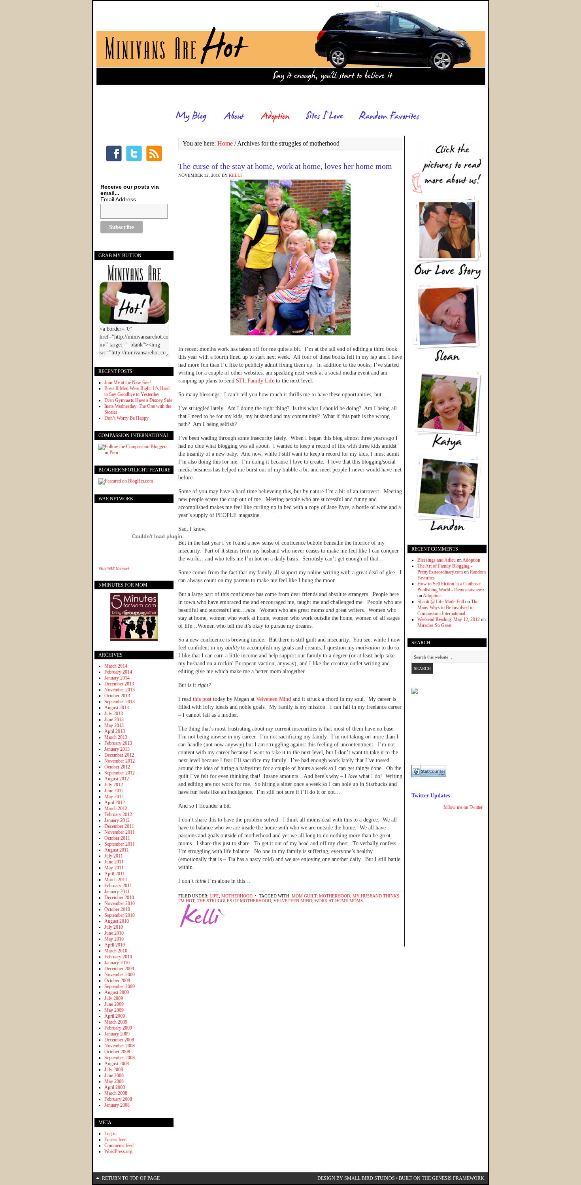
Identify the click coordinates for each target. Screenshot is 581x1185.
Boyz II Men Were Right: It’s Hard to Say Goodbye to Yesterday (137, 391)
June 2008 (114, 1075)
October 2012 (117, 767)
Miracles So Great (434, 625)
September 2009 (119, 986)
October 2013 (117, 696)
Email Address (118, 199)
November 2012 (119, 761)
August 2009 (116, 992)
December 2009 (119, 968)
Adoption (471, 560)
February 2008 (118, 1099)
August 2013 (116, 707)
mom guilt (304, 895)
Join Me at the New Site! (127, 382)
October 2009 (117, 980)
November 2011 (119, 832)
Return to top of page (131, 1178)
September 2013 (119, 701)
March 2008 (115, 1093)
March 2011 (115, 879)
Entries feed (115, 1139)
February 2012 (118, 814)
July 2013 (113, 713)
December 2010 (119, 897)
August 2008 (116, 1063)
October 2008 (117, 1051)
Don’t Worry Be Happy (126, 418)
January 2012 (117, 820)
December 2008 (119, 1040)
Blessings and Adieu (436, 560)
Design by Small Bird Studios (356, 1178)
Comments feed (119, 1145)
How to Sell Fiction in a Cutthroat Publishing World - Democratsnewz (450, 586)
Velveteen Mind (274, 699)
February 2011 (118, 885)
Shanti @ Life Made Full (440, 601)
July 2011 (113, 856)
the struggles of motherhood (234, 900)
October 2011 (117, 838)
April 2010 (114, 945)
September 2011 (119, 844)
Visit (113, 568)
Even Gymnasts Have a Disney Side (138, 400)
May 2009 (114, 1010)
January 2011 (117, 891)
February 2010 (118, 957)
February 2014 (118, 672)
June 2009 (114, 1004)
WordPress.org (118, 1151)
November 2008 (119, 1046)
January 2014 (117, 678)
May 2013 (114, 725)
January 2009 (117, 1034)
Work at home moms (339, 900)
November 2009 (119, 974)
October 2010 (117, 909)
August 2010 (116, 921)
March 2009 (115, 1022)
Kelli (235, 175)
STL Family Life (256, 381)
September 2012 (119, 773)
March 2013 (115, 737)
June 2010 (114, 933)
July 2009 (113, 998)
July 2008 (113, 1069)
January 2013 (117, 749)
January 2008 (117, 1105)
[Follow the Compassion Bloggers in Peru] (134, 452)
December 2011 (119, 826)
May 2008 (114, 1081)
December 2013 (119, 684)
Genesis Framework (458, 1178)
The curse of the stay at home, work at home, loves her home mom (285, 166)
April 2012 (114, 802)
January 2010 (117, 962)
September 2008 (119, 1057)
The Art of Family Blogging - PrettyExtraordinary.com (444, 569)
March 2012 (115, 808)
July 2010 (113, 927)
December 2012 (119, 755)
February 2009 (118, 1028)
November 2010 (119, 903)
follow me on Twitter (463, 807)
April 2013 (114, 731)
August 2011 (116, 850)
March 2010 (115, 951)
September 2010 (119, 915)
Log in (110, 1133)
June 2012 (114, 790)
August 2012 (116, 779)
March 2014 (115, 666)
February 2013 (118, 743)
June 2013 (114, 719)
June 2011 (114, 862)
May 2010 (114, 939)
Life (214, 895)
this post (202, 699)
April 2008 (114, 1087)
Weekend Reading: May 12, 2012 (448, 619)
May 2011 (114, 868)
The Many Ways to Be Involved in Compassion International (447, 607)
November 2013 (119, 690)
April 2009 (114, 1016)
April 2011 (114, 873)
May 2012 (114, 796)
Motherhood (237, 895)
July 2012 (113, 784)
